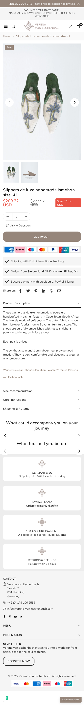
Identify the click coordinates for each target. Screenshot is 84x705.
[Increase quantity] (25, 216)
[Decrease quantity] (7, 216)
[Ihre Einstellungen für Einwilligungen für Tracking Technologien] (7, 698)
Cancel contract (70, 699)
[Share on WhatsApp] (51, 291)
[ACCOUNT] (70, 26)
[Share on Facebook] (20, 291)
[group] (42, 102)
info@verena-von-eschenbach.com (30, 608)
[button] (74, 102)
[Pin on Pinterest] (36, 291)
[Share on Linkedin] (44, 291)
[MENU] (6, 26)
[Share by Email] (59, 291)
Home (6, 36)
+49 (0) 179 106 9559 (21, 602)
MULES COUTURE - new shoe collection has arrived (42, 3)
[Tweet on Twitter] (28, 291)
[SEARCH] (13, 26)
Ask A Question (20, 225)
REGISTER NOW (19, 661)
